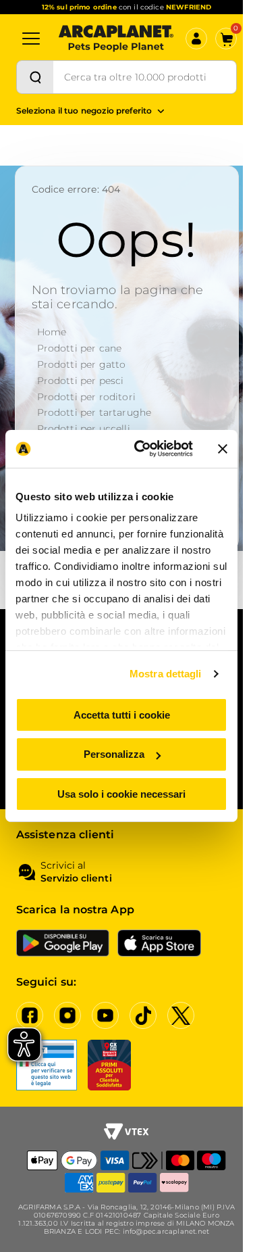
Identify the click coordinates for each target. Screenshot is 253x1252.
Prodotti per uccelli (83, 429)
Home (52, 332)
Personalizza (114, 754)
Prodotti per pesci (80, 381)
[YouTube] (105, 1015)
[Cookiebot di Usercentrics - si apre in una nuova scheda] (142, 449)
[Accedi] (196, 38)
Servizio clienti (76, 878)
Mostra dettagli (166, 673)
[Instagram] (67, 1015)
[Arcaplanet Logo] (116, 38)
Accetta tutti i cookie (122, 714)
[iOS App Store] (159, 943)
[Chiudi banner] (222, 449)
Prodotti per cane (79, 348)
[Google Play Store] (62, 943)
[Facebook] (29, 1015)
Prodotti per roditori (86, 397)
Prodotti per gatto (81, 364)
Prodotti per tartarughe (94, 412)
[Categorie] (31, 38)
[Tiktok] (143, 1015)
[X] (180, 1015)
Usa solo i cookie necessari (121, 794)
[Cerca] (35, 77)
